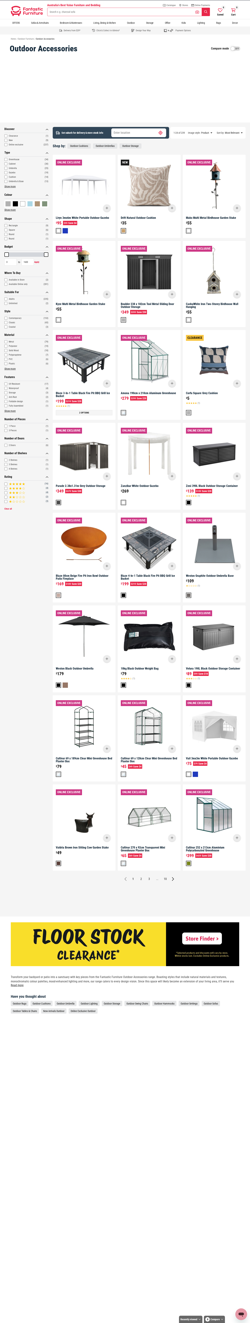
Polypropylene (15, 355)
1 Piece (12, 426)
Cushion (12, 177)
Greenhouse (14, 159)
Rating (8, 477)
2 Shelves (13, 460)
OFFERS (16, 22)
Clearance (13, 136)
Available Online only (18, 284)
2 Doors (12, 445)
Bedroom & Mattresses (71, 22)
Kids (184, 22)
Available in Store (17, 280)
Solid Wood (14, 350)
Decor (235, 22)
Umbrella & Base (16, 181)
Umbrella (13, 168)
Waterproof (14, 388)
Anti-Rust (13, 397)
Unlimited (13, 303)
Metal (11, 341)
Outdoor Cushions (79, 145)
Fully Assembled (16, 406)
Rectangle (13, 225)
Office (167, 22)
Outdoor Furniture (26, 39)
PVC (11, 359)
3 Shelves (13, 464)
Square (12, 230)
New (11, 140)
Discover (9, 129)
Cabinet (12, 164)
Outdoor (131, 22)
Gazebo (12, 172)
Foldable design (16, 401)
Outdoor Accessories (45, 39)
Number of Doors (14, 438)
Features (9, 377)
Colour (8, 195)
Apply (36, 262)
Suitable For (11, 292)
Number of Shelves (15, 453)
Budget (8, 246)
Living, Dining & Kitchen (104, 22)
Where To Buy (12, 273)
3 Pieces (12, 430)
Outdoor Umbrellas (105, 145)
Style (7, 311)
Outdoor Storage (130, 145)
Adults (11, 299)
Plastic (12, 363)
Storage (150, 22)
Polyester (13, 346)
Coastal (12, 327)
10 (165, 879)
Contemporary (15, 318)
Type (7, 152)
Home (13, 39)
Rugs (218, 22)
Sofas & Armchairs (40, 22)
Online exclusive (16, 144)
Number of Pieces (14, 419)
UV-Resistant (14, 384)
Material (9, 335)
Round (11, 234)
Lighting (201, 22)
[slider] (6, 254)
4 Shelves (13, 469)
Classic (12, 322)
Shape (8, 218)
